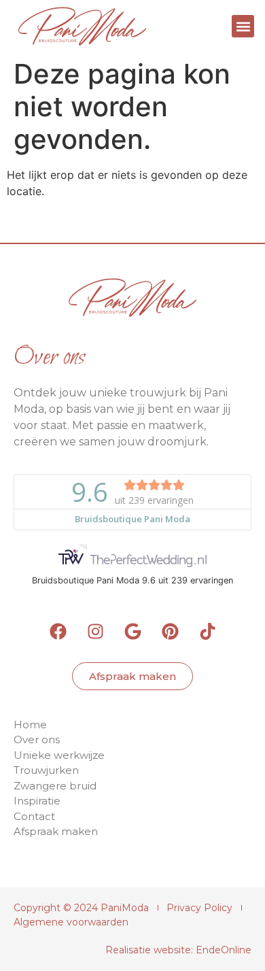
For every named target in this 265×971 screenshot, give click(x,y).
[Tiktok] (207, 632)
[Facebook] (58, 632)
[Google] (132, 632)
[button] (243, 26)
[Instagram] (95, 632)
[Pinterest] (170, 632)
